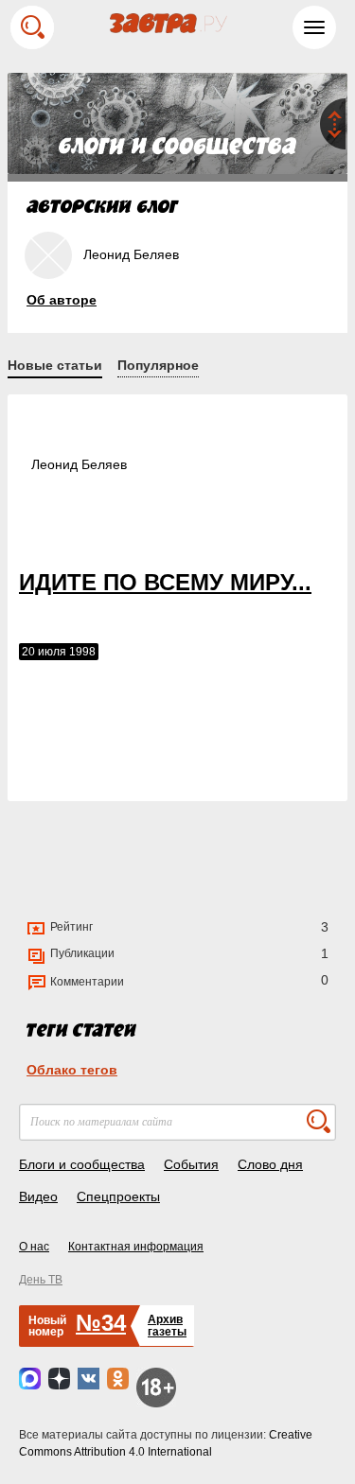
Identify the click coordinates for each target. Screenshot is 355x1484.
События (191, 1164)
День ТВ (40, 1279)
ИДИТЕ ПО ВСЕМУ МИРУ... (165, 582)
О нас (34, 1246)
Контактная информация (136, 1246)
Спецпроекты (118, 1196)
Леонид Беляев (79, 464)
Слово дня (270, 1164)
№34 (101, 1323)
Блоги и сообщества (82, 1164)
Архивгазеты (167, 1325)
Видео (38, 1196)
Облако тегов (72, 1069)
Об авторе (62, 299)
